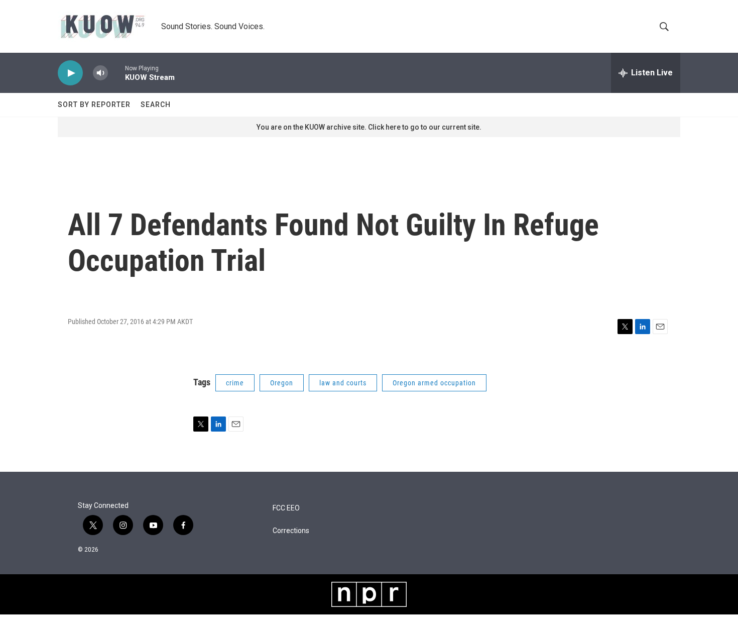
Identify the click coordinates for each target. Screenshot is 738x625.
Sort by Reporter (94, 104)
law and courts (342, 383)
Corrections (291, 531)
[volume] (100, 73)
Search (156, 104)
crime (235, 383)
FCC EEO (286, 508)
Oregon (281, 383)
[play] (70, 73)
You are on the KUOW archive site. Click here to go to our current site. (369, 127)
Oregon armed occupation (434, 383)
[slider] (116, 72)
